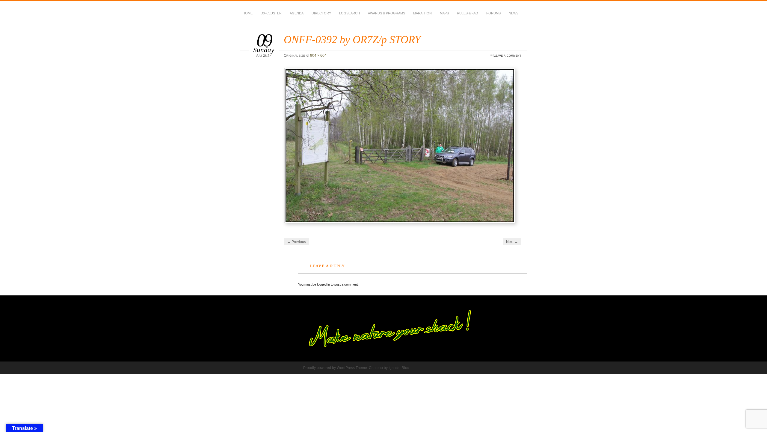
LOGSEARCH (349, 13)
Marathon (422, 13)
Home (248, 13)
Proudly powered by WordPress (329, 368)
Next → (512, 242)
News (513, 13)
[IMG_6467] (403, 145)
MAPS (444, 13)
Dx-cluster (271, 13)
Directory (321, 13)
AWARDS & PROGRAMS (386, 13)
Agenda (297, 13)
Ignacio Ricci (399, 368)
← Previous (296, 242)
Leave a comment (507, 55)
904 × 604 (318, 55)
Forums (493, 13)
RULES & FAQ (467, 13)
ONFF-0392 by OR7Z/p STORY (352, 39)
